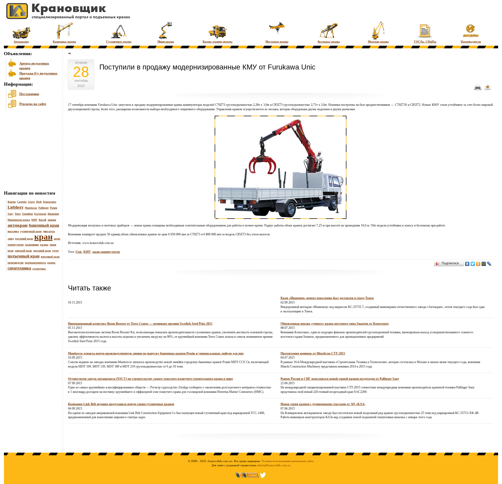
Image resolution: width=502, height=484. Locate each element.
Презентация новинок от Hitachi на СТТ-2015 (313, 353)
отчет (55, 250)
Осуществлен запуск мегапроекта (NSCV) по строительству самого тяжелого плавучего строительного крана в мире (150, 379)
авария (52, 219)
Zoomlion (27, 213)
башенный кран (44, 225)
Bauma (12, 201)
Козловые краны (329, 41)
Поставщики (29, 94)
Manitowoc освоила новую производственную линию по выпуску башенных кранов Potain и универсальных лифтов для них (156, 353)
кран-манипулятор (106, 252)
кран (43, 236)
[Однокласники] (478, 263)
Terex (18, 213)
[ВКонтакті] (467, 263)
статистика (39, 268)
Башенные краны (64, 41)
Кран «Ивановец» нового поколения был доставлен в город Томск (327, 298)
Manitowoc (31, 207)
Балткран (40, 213)
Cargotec (22, 201)
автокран (17, 225)
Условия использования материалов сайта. (287, 461)
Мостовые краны (276, 41)
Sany (10, 213)
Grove (31, 201)
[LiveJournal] (489, 263)
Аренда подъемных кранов (34, 65)
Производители (471, 41)
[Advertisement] (30, 151)
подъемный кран (23, 256)
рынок (51, 262)
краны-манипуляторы (188, 105)
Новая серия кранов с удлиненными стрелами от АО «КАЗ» (323, 404)
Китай (42, 219)
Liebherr (16, 207)
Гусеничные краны (119, 41)
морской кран (23, 250)
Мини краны (165, 41)
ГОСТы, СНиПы (425, 41)
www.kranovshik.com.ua (97, 243)
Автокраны (21, 41)
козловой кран (24, 238)
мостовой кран (42, 250)
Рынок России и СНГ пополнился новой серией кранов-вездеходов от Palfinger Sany (340, 379)
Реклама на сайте (32, 104)
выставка (13, 231)
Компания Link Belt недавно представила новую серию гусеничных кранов (121, 404)
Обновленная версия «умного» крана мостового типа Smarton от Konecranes (335, 323)
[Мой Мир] (484, 263)
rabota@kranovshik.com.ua (273, 465)
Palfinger (43, 207)
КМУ (34, 219)
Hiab (39, 201)
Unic (114, 105)
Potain (53, 207)
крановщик (32, 244)
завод (11, 238)
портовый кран (50, 256)
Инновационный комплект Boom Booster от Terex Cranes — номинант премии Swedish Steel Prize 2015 (140, 323)
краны (44, 244)
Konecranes (49, 201)
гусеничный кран (31, 231)
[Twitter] (473, 263)
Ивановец (53, 213)
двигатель (49, 231)
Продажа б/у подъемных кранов (38, 75)
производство (16, 262)
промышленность (35, 262)
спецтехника (19, 268)
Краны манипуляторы (217, 41)
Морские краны (378, 41)
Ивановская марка (19, 219)
